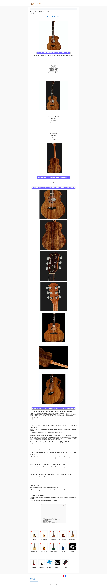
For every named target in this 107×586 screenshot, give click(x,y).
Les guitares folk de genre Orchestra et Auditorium (50, 522)
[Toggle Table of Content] (64, 505)
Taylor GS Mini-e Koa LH (54, 16)
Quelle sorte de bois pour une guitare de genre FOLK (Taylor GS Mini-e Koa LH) (53, 517)
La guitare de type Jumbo (47, 521)
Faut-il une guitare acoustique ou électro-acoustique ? (50, 518)
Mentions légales (32, 579)
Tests (34, 9)
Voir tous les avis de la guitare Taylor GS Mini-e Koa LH (53, 177)
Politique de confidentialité (34, 581)
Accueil (32, 9)
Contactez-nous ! (32, 578)
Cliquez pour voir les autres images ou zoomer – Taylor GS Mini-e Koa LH (53, 187)
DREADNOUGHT (46, 520)
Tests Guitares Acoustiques (40, 9)
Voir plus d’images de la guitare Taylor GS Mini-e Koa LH (53, 52)
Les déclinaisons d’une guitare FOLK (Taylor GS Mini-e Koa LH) (51, 519)
